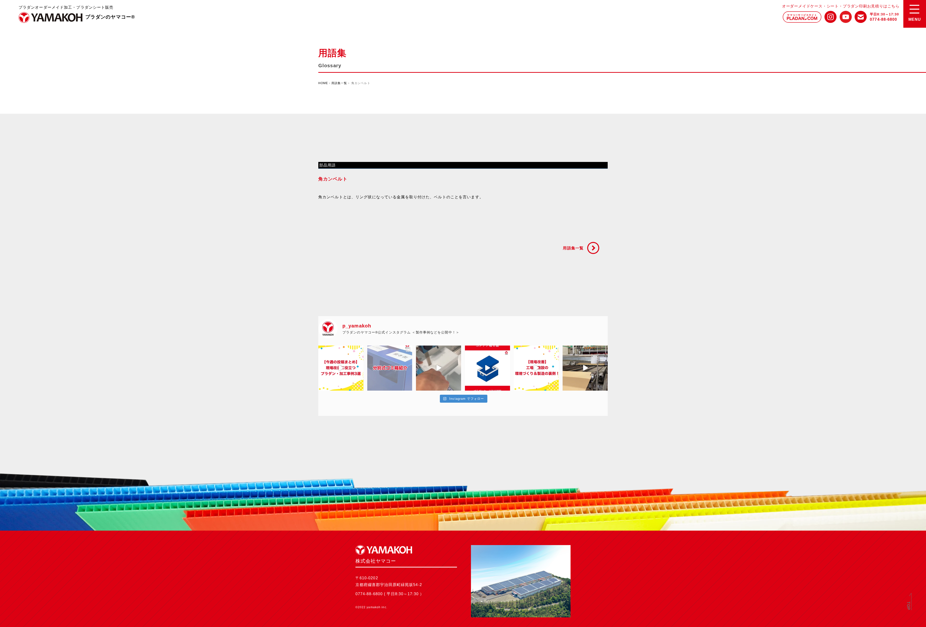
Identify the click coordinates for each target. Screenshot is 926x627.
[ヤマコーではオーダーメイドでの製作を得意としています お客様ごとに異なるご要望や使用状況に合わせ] (389, 368)
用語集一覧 (339, 83)
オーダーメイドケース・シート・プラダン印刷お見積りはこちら (840, 6)
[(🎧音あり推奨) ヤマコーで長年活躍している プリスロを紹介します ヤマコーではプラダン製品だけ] (585, 368)
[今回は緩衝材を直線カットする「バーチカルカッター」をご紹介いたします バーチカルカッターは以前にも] (438, 368)
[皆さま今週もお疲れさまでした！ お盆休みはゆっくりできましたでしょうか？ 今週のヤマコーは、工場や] (536, 368)
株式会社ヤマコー (51, 17)
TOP (908, 605)
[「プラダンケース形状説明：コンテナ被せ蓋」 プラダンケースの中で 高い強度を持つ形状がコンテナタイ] (487, 368)
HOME (323, 83)
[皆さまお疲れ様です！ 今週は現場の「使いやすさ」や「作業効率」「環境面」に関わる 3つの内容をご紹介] (340, 368)
